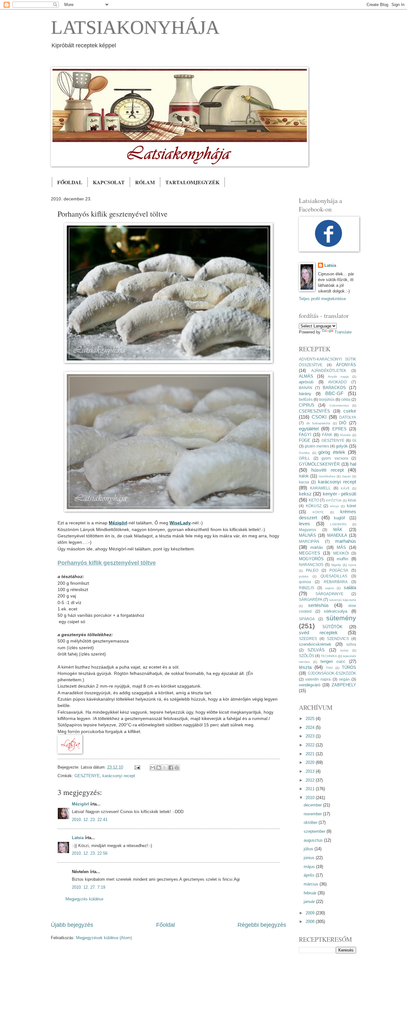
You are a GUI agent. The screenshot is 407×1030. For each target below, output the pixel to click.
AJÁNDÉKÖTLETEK (328, 371)
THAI (329, 668)
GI (354, 440)
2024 (311, 727)
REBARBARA (336, 582)
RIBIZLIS (306, 588)
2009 (311, 913)
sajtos (329, 588)
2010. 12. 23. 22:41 (89, 819)
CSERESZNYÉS (314, 411)
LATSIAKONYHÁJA (135, 27)
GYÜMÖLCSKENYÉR (319, 464)
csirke (349, 411)
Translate (343, 332)
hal (353, 464)
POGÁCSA (338, 570)
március (312, 884)
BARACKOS (334, 387)
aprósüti (306, 382)
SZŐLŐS (306, 656)
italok (304, 476)
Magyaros (307, 530)
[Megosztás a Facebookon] (171, 767)
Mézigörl (80, 804)
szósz (344, 650)
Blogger (226, 986)
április (310, 875)
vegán (344, 679)
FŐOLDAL (69, 182)
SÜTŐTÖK (332, 626)
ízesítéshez (327, 476)
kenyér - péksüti (339, 493)
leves (304, 523)
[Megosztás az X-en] (165, 767)
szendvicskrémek (315, 644)
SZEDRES (308, 639)
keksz (305, 493)
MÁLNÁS (307, 535)
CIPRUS (306, 405)
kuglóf (339, 517)
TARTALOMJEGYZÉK (192, 182)
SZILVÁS (316, 650)
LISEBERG (338, 524)
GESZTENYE (87, 775)
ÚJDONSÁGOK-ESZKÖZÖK (332, 673)
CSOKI (319, 417)
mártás (316, 547)
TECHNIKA (329, 656)
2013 (311, 771)
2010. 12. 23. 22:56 (89, 853)
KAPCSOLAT (109, 182)
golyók (342, 446)
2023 (311, 736)
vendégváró (309, 685)
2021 (311, 753)
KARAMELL (320, 488)
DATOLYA (347, 417)
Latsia (78, 837)
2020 (311, 762)
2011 (311, 788)
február (311, 893)
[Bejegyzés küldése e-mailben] (137, 767)
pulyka (303, 576)
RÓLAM (145, 182)
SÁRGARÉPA (310, 600)
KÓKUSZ (313, 506)
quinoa (305, 582)
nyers (352, 565)
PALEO (312, 570)
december (313, 805)
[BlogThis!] (158, 767)
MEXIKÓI (341, 553)
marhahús (345, 541)
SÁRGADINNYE (329, 594)
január (310, 901)
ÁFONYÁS (346, 364)
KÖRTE (318, 512)
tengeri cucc (333, 661)
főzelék (345, 435)
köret (351, 505)
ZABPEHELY (344, 685)
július (309, 848)
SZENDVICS (338, 639)
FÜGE (304, 440)
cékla (345, 399)
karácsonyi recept (118, 775)
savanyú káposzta (342, 600)
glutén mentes (317, 446)
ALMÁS (306, 376)
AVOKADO (337, 382)
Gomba (304, 452)
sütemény (341, 618)
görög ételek (331, 452)
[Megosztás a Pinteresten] (177, 767)
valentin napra (318, 679)
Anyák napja (338, 376)
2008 (311, 921)
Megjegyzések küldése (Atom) (104, 937)
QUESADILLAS (334, 576)
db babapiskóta (318, 423)
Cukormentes (339, 405)
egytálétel (309, 428)
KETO (314, 500)
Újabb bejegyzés (72, 925)
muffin (342, 558)
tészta (305, 667)
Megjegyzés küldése (84, 899)
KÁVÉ (345, 488)
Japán (346, 476)
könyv (334, 506)
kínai (352, 500)
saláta (350, 587)
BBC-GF (334, 393)
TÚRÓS (349, 667)
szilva (351, 644)
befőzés (306, 399)
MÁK (337, 529)
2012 (311, 780)
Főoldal (165, 925)
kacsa (304, 482)
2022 (311, 745)
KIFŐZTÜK (334, 500)
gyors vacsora (334, 458)
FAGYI (305, 434)
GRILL (304, 458)
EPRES (339, 429)
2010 (311, 797)
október (311, 822)
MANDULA (337, 535)
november (313, 813)
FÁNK (327, 435)
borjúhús (327, 399)
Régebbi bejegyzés (262, 925)
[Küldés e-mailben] (152, 767)
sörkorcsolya (335, 611)
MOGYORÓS (311, 558)
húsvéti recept (327, 470)
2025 (311, 718)
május (310, 866)
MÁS (341, 547)
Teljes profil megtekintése (322, 298)
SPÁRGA (307, 619)
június (310, 857)
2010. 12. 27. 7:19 (88, 887)
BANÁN (305, 388)
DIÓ (342, 423)
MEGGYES (309, 553)
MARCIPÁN (309, 541)
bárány (305, 393)
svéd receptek (318, 632)
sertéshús (318, 605)
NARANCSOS (311, 565)
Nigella (336, 565)
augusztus (314, 840)
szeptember (315, 831)
